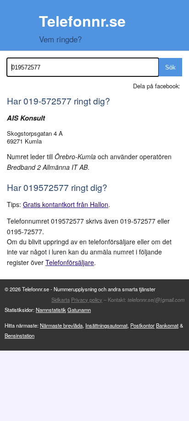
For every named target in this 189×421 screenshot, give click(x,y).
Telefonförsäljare (69, 262)
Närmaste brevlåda (61, 325)
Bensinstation (19, 335)
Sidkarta (60, 299)
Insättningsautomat (106, 325)
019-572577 (47, 100)
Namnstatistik (51, 309)
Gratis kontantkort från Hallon (65, 204)
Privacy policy (86, 299)
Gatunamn (79, 309)
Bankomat (167, 325)
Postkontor (142, 325)
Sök (170, 67)
